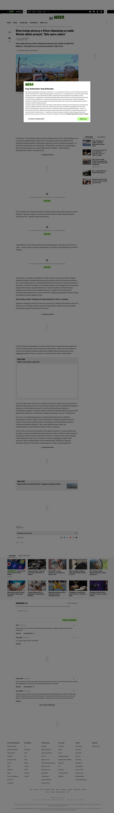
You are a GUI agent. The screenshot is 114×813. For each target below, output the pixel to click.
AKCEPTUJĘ (83, 119)
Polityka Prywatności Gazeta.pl (75, 114)
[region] (57, 101)
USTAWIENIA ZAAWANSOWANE (36, 119)
